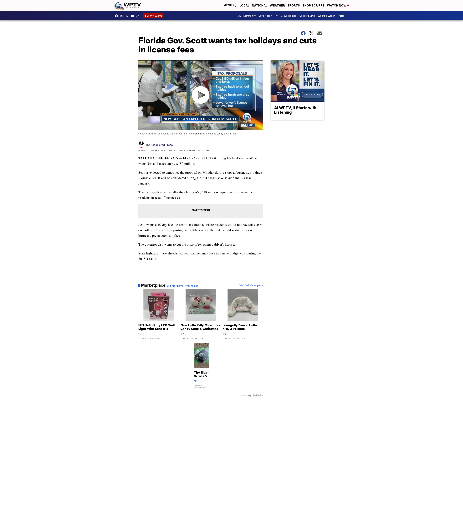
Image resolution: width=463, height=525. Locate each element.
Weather (277, 5)
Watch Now (337, 5)
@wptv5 (139, 15)
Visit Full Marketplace (251, 285)
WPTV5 (117, 15)
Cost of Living (307, 16)
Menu (228, 5)
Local (244, 5)
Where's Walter (326, 16)
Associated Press (162, 145)
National (259, 5)
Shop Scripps (313, 5)
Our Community (247, 16)
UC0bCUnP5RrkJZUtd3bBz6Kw (133, 15)
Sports (293, 5)
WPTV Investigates (285, 16)
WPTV (127, 15)
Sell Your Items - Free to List (182, 285)
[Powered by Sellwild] (258, 395)
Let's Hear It (265, 16)
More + (343, 16)
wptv (122, 15)
